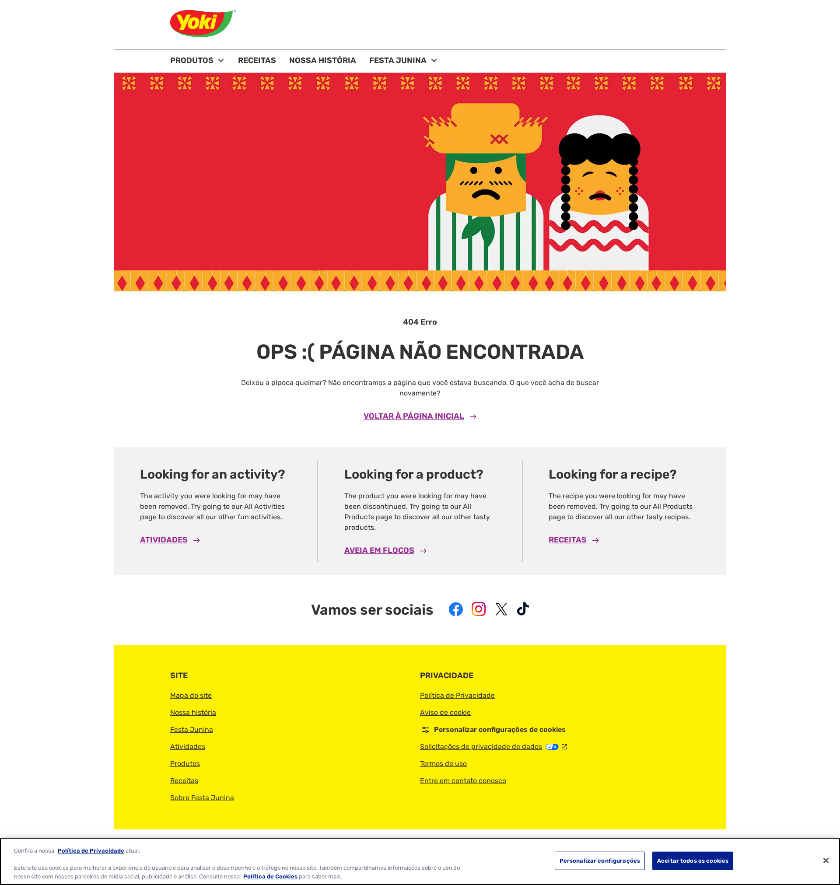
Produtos (185, 763)
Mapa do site (191, 695)
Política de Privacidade (457, 695)
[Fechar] (826, 860)
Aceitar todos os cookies (692, 860)
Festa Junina (191, 729)
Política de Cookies (270, 876)
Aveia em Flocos (379, 550)
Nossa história (193, 712)
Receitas (568, 540)
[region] (420, 861)
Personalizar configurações (600, 860)
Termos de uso (443, 763)
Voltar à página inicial (414, 416)
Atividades (164, 540)
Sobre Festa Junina (202, 798)
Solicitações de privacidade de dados (493, 746)
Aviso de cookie (445, 712)
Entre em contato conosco (463, 781)
